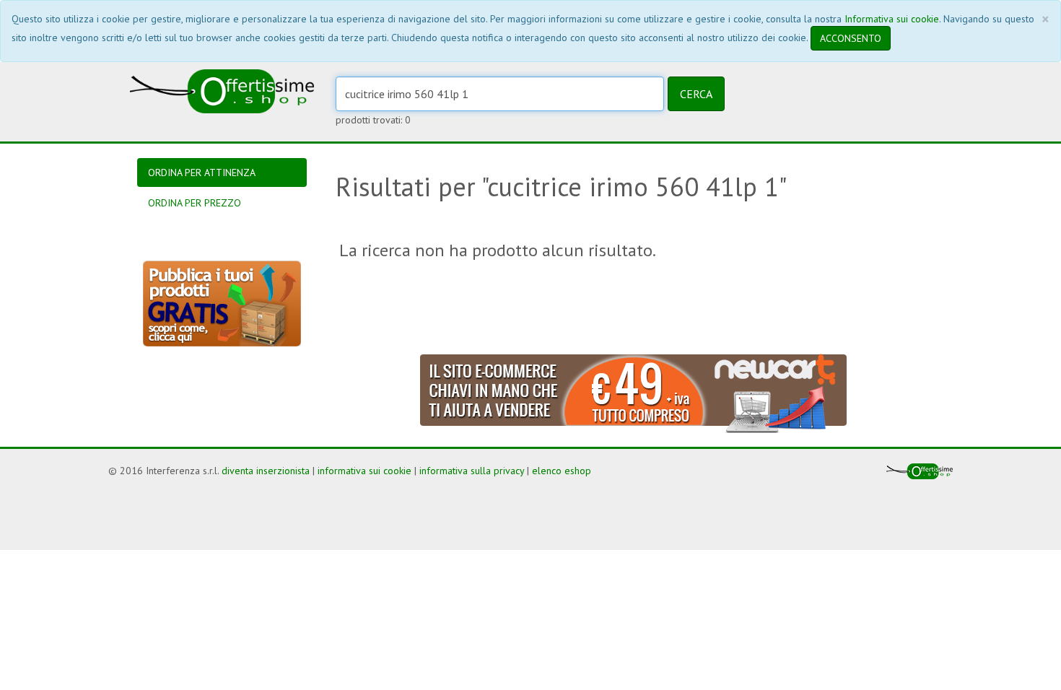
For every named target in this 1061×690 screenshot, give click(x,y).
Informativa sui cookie (891, 18)
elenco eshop (561, 470)
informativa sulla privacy (471, 470)
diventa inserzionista (266, 470)
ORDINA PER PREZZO (194, 202)
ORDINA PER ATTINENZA (202, 172)
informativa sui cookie (364, 470)
